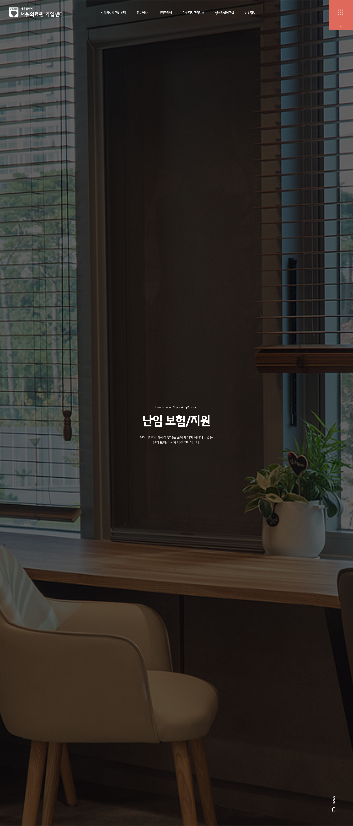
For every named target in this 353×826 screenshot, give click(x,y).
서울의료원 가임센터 (113, 12)
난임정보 (250, 12)
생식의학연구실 (224, 12)
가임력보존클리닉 (193, 12)
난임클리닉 (165, 12)
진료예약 (142, 12)
